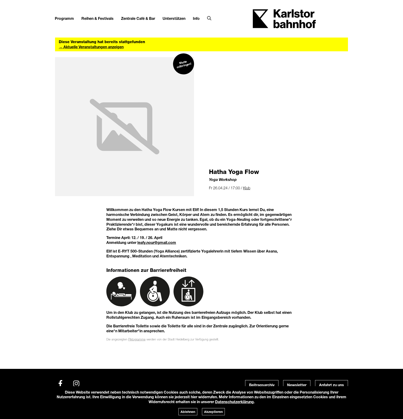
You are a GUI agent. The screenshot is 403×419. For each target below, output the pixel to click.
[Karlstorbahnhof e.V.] (284, 18)
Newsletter (296, 385)
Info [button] (196, 18)
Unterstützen (174, 18)
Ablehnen (188, 412)
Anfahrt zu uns (331, 385)
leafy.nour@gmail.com (156, 242)
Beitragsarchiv (261, 385)
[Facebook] (60, 383)
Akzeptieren (213, 412)
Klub (246, 188)
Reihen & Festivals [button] (97, 18)
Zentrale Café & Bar (138, 18)
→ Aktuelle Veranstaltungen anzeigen (91, 47)
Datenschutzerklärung (234, 401)
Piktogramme (137, 339)
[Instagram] (76, 383)
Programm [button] (64, 18)
